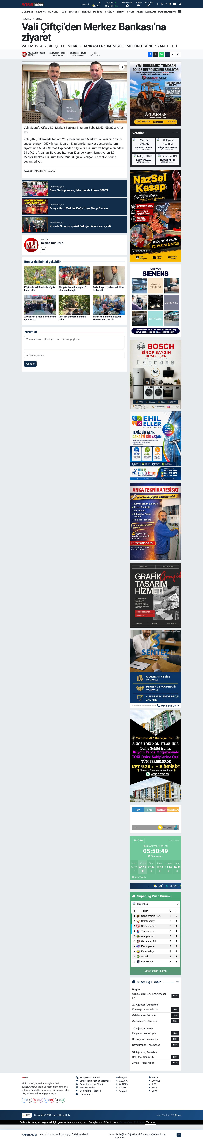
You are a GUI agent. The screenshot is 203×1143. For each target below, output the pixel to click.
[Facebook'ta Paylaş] (150, 54)
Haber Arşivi (86, 1094)
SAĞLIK (109, 11)
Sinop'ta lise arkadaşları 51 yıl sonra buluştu (73, 289)
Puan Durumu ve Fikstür (91, 1084)
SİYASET (74, 11)
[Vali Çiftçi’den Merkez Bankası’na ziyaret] (74, 92)
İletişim (123, 1077)
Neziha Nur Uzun (52, 243)
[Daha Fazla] (167, 54)
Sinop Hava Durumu (90, 1077)
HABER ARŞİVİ (167, 11)
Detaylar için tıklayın (155, 970)
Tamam (150, 1122)
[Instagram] (40, 1100)
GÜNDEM (27, 11)
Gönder (30, 363)
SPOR (130, 11)
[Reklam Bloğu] (155, 93)
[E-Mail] (43, 249)
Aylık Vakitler (140, 877)
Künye (155, 1077)
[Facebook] (24, 1100)
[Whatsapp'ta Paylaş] (161, 54)
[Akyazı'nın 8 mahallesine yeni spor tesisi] (40, 304)
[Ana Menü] (179, 11)
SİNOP (121, 11)
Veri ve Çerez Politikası (132, 1122)
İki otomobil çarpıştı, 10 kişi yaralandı (68, 1134)
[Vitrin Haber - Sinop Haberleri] (33, 4)
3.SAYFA (40, 11)
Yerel (39, 19)
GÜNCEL (53, 11)
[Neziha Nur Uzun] (31, 244)
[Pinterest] (35, 1100)
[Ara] (180, 4)
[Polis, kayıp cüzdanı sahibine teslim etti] (109, 275)
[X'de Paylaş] (155, 54)
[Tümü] (177, 133)
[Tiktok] (57, 1100)
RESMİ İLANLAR (146, 11)
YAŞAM (86, 11)
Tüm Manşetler (87, 1087)
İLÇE (63, 11)
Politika (98, 11)
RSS (28, 1115)
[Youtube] (51, 1100)
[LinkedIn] (46, 1100)
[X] (29, 1100)
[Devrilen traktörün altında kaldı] (74, 304)
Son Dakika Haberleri (90, 1090)
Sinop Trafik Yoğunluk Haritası (95, 1080)
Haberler (27, 19)
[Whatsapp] (62, 1100)
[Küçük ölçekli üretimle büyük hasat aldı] (40, 275)
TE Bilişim (176, 1115)
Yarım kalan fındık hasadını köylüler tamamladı (107, 318)
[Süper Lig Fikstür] (177, 981)
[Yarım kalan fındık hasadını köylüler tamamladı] (109, 304)
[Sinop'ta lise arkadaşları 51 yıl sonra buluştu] (74, 275)
